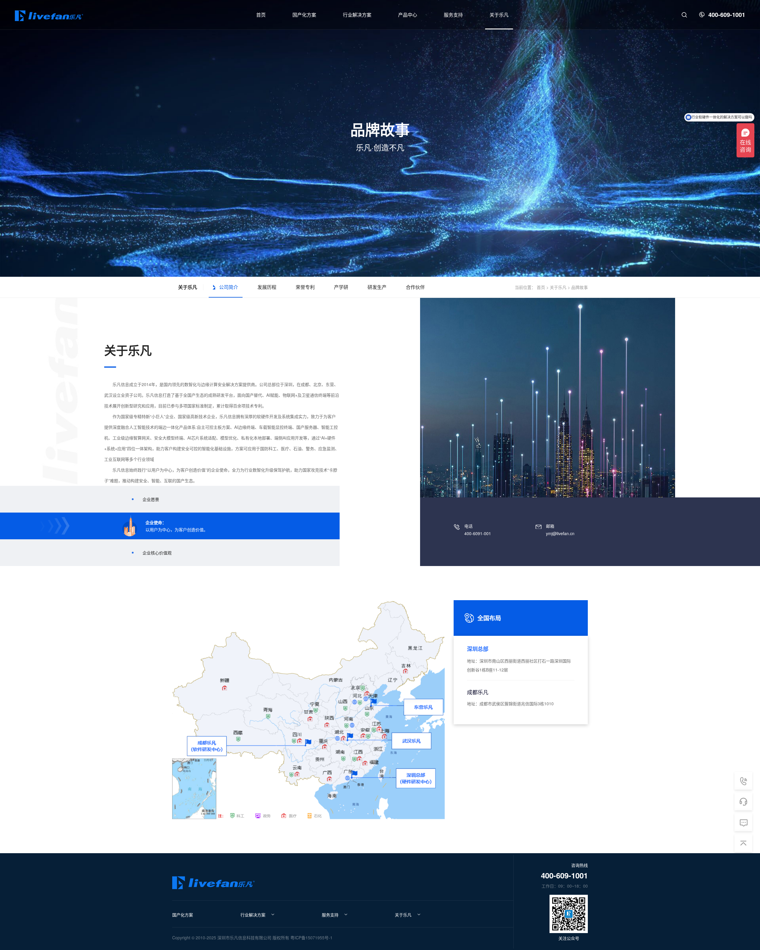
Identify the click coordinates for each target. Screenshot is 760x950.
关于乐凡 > (560, 287)
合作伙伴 (415, 287)
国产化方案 (182, 915)
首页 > (543, 287)
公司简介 (228, 287)
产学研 (341, 287)
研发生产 (377, 287)
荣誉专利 (305, 287)
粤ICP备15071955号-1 (311, 937)
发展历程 (266, 287)
